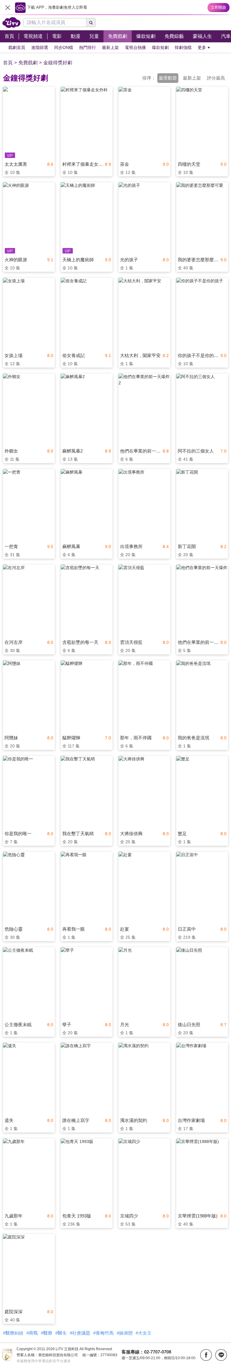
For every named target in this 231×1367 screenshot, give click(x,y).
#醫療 (46, 1332)
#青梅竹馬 (103, 1332)
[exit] (7, 7)
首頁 (8, 62)
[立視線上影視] (11, 22)
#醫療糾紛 (13, 1332)
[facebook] (206, 1355)
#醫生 (61, 1332)
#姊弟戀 (125, 1332)
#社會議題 (80, 1332)
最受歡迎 (168, 77)
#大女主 (144, 1332)
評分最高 (216, 77)
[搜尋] (91, 22)
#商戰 (32, 1332)
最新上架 (192, 77)
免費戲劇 (28, 62)
